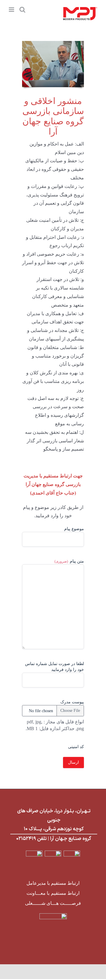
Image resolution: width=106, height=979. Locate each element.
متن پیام (69, 561)
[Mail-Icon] (53, 852)
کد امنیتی (76, 747)
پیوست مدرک (72, 702)
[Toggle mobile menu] (12, 9)
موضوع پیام (74, 529)
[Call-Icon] (72, 852)
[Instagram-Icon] (34, 852)
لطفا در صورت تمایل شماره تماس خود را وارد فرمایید (54, 667)
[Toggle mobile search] (22, 9)
